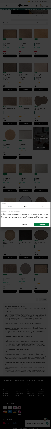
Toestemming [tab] (9, 206)
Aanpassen (24, 224)
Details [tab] (25, 206)
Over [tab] (42, 206)
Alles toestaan (42, 224)
